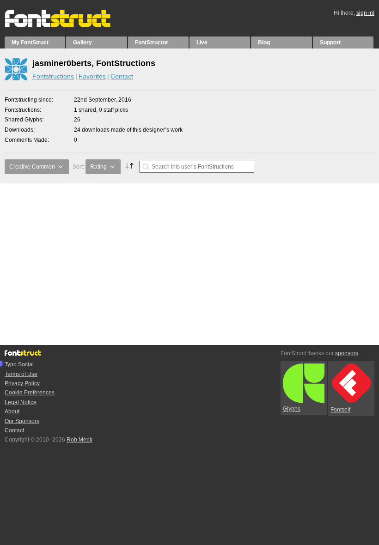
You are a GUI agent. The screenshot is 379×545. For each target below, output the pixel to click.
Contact (121, 76)
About (12, 411)
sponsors (346, 353)
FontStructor (151, 42)
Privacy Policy (22, 383)
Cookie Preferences (30, 392)
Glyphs (291, 409)
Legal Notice (21, 402)
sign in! (365, 13)
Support (330, 42)
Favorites (92, 76)
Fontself (340, 409)
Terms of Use (21, 374)
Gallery (82, 42)
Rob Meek (79, 439)
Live (202, 42)
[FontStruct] (67, 25)
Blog (264, 42)
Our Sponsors (22, 421)
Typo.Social (19, 364)
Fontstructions (53, 76)
